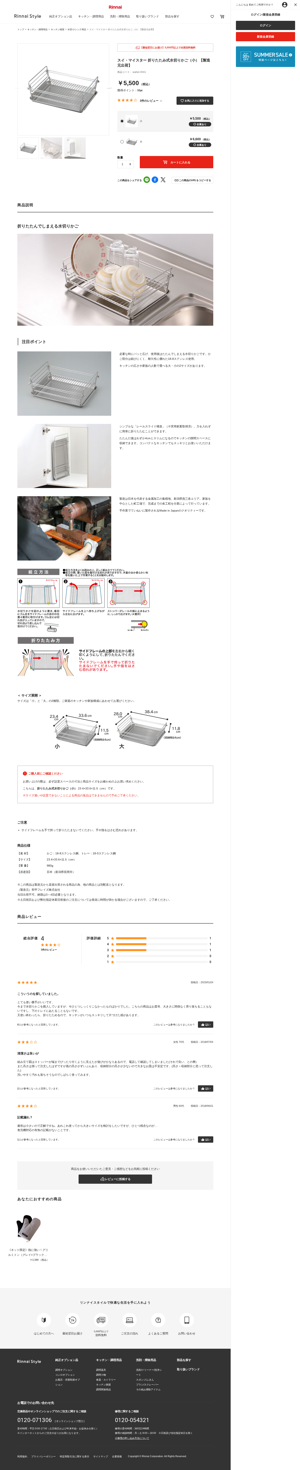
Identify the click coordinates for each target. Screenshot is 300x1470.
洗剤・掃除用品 (120, 16)
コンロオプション (65, 1374)
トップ (20, 29)
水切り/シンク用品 (77, 29)
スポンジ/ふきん (145, 1379)
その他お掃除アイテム (148, 1389)
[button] (192, 180)
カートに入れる (180, 162)
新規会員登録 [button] (265, 36)
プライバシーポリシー (43, 1456)
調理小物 (101, 1374)
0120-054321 (132, 1420)
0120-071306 (34, 1420)
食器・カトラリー (106, 1379)
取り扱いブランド (147, 16)
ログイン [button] (265, 25)
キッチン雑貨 (57, 29)
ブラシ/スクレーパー (147, 1384)
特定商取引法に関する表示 (74, 1456)
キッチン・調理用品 (91, 16)
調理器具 (101, 1370)
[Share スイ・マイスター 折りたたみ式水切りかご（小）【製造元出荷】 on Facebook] (155, 180)
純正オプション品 (60, 16)
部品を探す (172, 16)
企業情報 (117, 1456)
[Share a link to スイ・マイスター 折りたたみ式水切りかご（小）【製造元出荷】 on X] (163, 180)
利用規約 (22, 1456)
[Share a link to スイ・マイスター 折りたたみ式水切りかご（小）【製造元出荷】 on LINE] (146, 180)
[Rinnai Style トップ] (27, 16)
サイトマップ (100, 1456)
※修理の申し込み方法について (132, 1438)
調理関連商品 (103, 1389)
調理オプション (63, 1370)
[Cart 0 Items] (222, 16)
